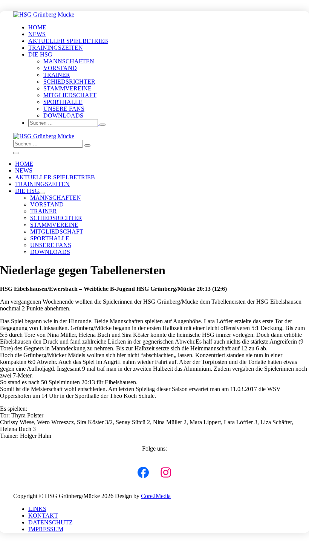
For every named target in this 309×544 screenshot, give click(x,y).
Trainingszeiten (55, 47)
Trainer (56, 75)
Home (37, 27)
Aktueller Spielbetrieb (68, 41)
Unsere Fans (63, 108)
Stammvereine (67, 88)
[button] (162, 123)
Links (37, 509)
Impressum (45, 529)
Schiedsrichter (69, 81)
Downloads (63, 115)
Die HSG (40, 54)
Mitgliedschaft (69, 95)
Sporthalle (63, 102)
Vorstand (60, 68)
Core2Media (156, 496)
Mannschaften (68, 61)
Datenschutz (50, 522)
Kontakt (43, 515)
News (37, 34)
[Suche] (102, 125)
